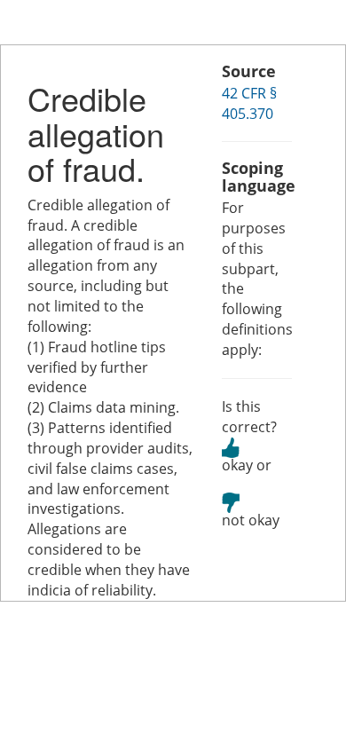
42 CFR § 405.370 (249, 103)
